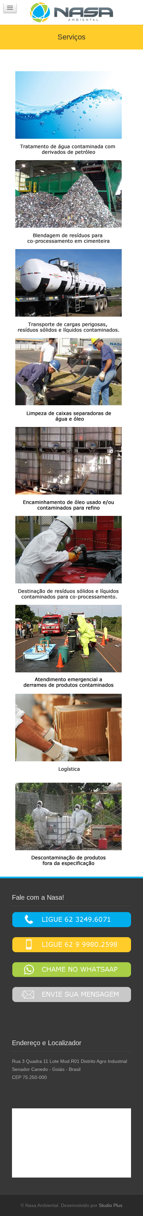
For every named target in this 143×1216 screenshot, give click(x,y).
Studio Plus (110, 1205)
